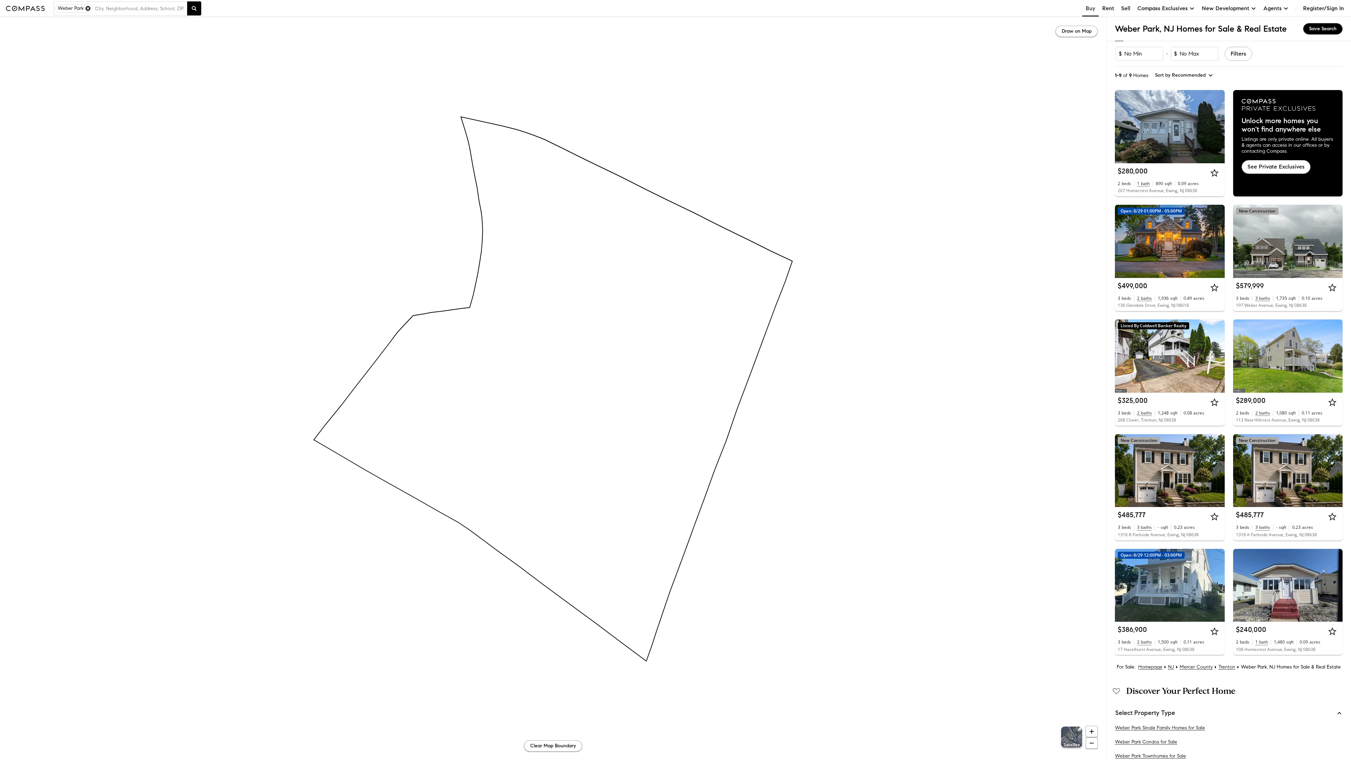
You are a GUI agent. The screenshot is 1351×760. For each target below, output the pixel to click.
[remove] (88, 8)
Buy (1090, 8)
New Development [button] (1225, 8)
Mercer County (1196, 667)
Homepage (1150, 667)
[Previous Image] (1123, 126)
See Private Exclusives (1276, 166)
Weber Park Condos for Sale (1146, 742)
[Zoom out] (1092, 743)
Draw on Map (1077, 31)
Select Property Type (1145, 713)
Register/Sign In (1323, 8)
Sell (1125, 8)
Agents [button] (1272, 8)
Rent (1108, 8)
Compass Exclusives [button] (1162, 8)
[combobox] (139, 8)
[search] (194, 8)
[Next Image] (1216, 126)
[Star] (1214, 172)
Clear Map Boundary (553, 746)
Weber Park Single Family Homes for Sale (1160, 728)
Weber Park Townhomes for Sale (1150, 756)
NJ (1171, 667)
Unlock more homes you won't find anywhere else (1281, 125)
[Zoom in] (1092, 731)
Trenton (1226, 667)
